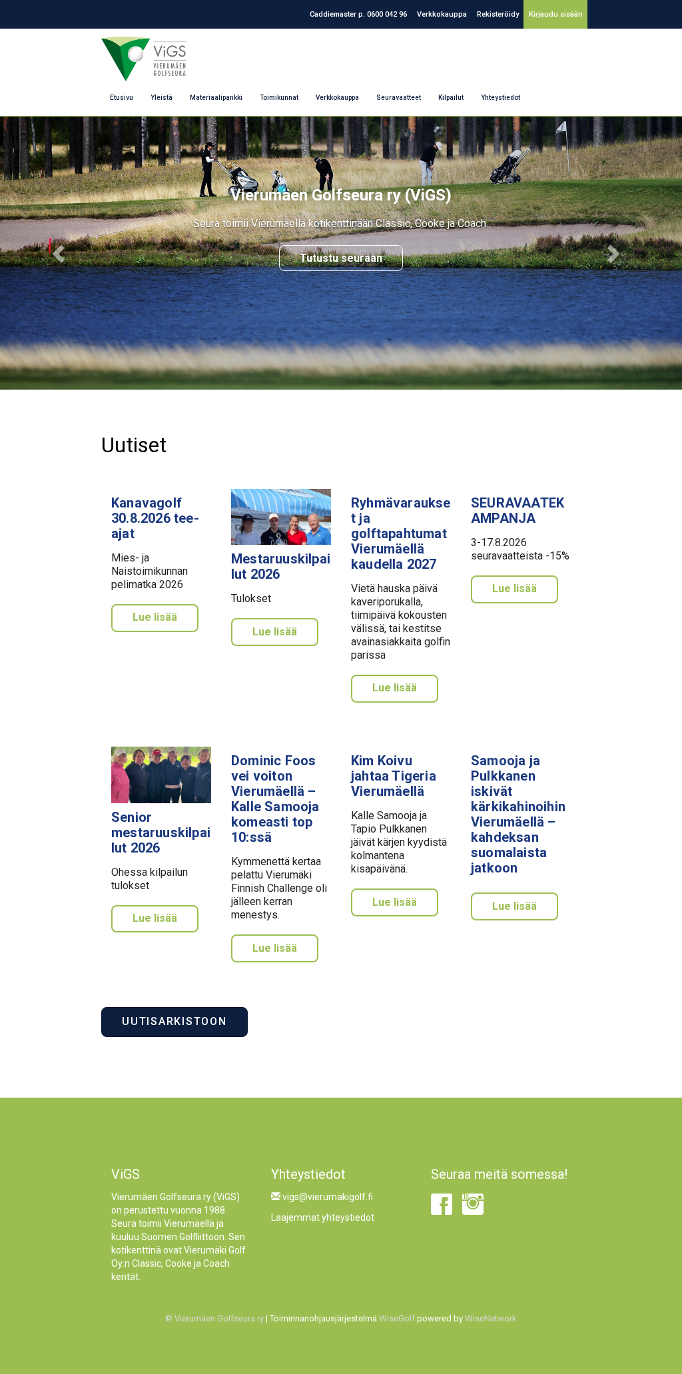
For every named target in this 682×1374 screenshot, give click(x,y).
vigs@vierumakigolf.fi (326, 1197)
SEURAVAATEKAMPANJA (517, 510)
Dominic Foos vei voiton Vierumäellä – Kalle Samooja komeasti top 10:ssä (275, 799)
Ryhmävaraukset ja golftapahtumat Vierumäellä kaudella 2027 (401, 533)
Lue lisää (155, 617)
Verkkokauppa (442, 14)
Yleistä (161, 97)
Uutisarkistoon (174, 1021)
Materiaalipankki (216, 97)
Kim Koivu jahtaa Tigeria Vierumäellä (393, 776)
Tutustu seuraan (341, 258)
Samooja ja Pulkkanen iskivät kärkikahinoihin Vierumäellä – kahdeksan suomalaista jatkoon (518, 814)
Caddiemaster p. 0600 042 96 (358, 14)
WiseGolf (397, 1318)
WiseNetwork (491, 1318)
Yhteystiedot (500, 97)
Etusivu (121, 97)
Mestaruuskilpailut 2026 (280, 566)
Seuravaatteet (398, 97)
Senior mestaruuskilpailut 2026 (160, 832)
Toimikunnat (279, 97)
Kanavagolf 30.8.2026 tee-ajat (155, 518)
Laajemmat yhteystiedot (322, 1217)
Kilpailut (451, 97)
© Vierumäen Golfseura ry (214, 1318)
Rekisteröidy (498, 14)
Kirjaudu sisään (556, 14)
